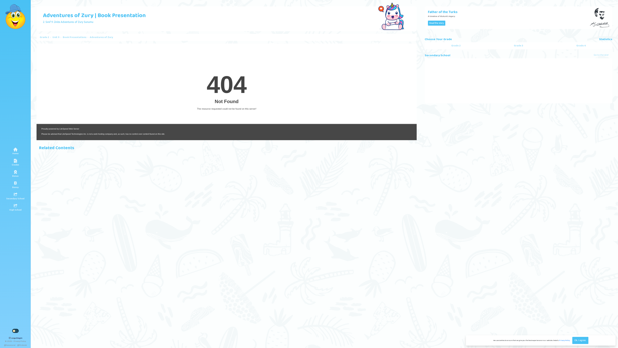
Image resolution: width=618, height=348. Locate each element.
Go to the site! (601, 55)
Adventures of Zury (101, 37)
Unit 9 (55, 37)
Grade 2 (44, 37)
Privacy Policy (564, 340)
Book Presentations (74, 37)
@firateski (22, 345)
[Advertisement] (518, 80)
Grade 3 (518, 46)
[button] (15, 162)
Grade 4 (581, 46)
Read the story (436, 23)
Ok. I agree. (580, 340)
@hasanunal (9, 345)
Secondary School (437, 55)
